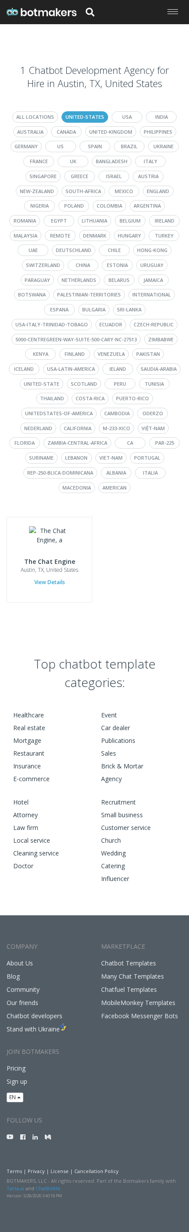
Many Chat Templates (132, 976)
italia (150, 472)
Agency (111, 779)
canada (66, 131)
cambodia (117, 413)
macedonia (76, 487)
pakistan (148, 354)
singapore (43, 176)
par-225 (164, 442)
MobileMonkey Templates (138, 1002)
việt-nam (153, 428)
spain (95, 146)
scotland (84, 383)
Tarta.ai (15, 1188)
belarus (119, 280)
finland (75, 354)
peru (120, 383)
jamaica (153, 280)
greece (79, 176)
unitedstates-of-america (59, 413)
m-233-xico (116, 428)
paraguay (37, 280)
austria (148, 176)
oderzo (152, 413)
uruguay (152, 265)
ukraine (163, 146)
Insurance (27, 766)
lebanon (76, 457)
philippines (158, 131)
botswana (32, 294)
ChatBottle (48, 1188)
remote (60, 235)
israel (114, 176)
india (161, 116)
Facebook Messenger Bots (139, 1016)
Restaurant (28, 753)
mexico (124, 191)
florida (25, 442)
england (158, 191)
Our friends (22, 1002)
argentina (147, 205)
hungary (129, 235)
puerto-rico (132, 398)
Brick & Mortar (122, 766)
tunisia (154, 383)
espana (59, 309)
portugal (147, 457)
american (114, 487)
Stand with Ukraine (33, 1029)
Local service (31, 840)
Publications (118, 740)
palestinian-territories (89, 294)
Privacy (36, 1171)
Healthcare (28, 715)
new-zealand (37, 191)
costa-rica (90, 398)
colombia (109, 205)
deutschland (73, 250)
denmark (94, 235)
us (60, 146)
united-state (41, 383)
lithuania (94, 220)
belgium (130, 220)
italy (150, 161)
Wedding (113, 853)
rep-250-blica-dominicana (60, 472)
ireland (164, 220)
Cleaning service (36, 853)
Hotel (21, 802)
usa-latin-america (71, 369)
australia (30, 131)
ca (130, 442)
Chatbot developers (34, 1016)
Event (109, 715)
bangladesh (111, 161)
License (60, 1171)
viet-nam (111, 457)
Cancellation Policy (96, 1171)
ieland (117, 369)
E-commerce (31, 779)
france (39, 161)
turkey (164, 235)
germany (26, 146)
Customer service (126, 827)
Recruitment (118, 802)
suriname (41, 457)
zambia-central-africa (77, 442)
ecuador (110, 324)
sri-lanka (129, 309)
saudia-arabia (159, 369)
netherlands (79, 280)
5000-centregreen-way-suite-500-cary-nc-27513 (76, 339)
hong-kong (152, 250)
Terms (14, 1171)
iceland (24, 369)
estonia (117, 265)
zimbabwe (161, 339)
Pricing (16, 1068)
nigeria (39, 205)
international (151, 294)
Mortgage (27, 740)
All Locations (35, 116)
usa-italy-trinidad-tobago (51, 324)
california (77, 428)
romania (25, 220)
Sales (108, 753)
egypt (59, 220)
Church (111, 840)
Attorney (25, 815)
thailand (52, 398)
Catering (113, 866)
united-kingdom (110, 131)
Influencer (115, 878)
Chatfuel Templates (129, 989)
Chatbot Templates (128, 963)
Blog (13, 976)
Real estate (29, 728)
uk (73, 161)
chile (114, 250)
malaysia (25, 235)
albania (116, 472)
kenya (40, 354)
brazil (129, 146)
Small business (122, 815)
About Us (20, 963)
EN (13, 1097)
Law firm (25, 827)
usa (127, 116)
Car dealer (115, 728)
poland (74, 205)
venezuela (111, 354)
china (83, 265)
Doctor (23, 866)
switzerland (43, 265)
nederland (38, 428)
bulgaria (93, 309)
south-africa (83, 191)
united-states (84, 116)
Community (23, 989)
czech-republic (154, 324)
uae (33, 250)
